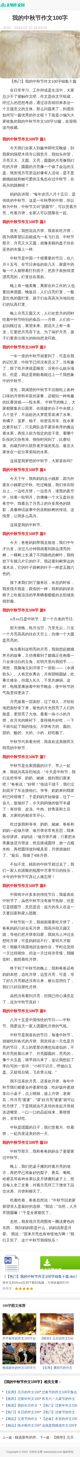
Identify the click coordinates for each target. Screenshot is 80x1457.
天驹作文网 (35, 1451)
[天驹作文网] (12, 5)
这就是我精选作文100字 (59, 1425)
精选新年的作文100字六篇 (35, 1437)
